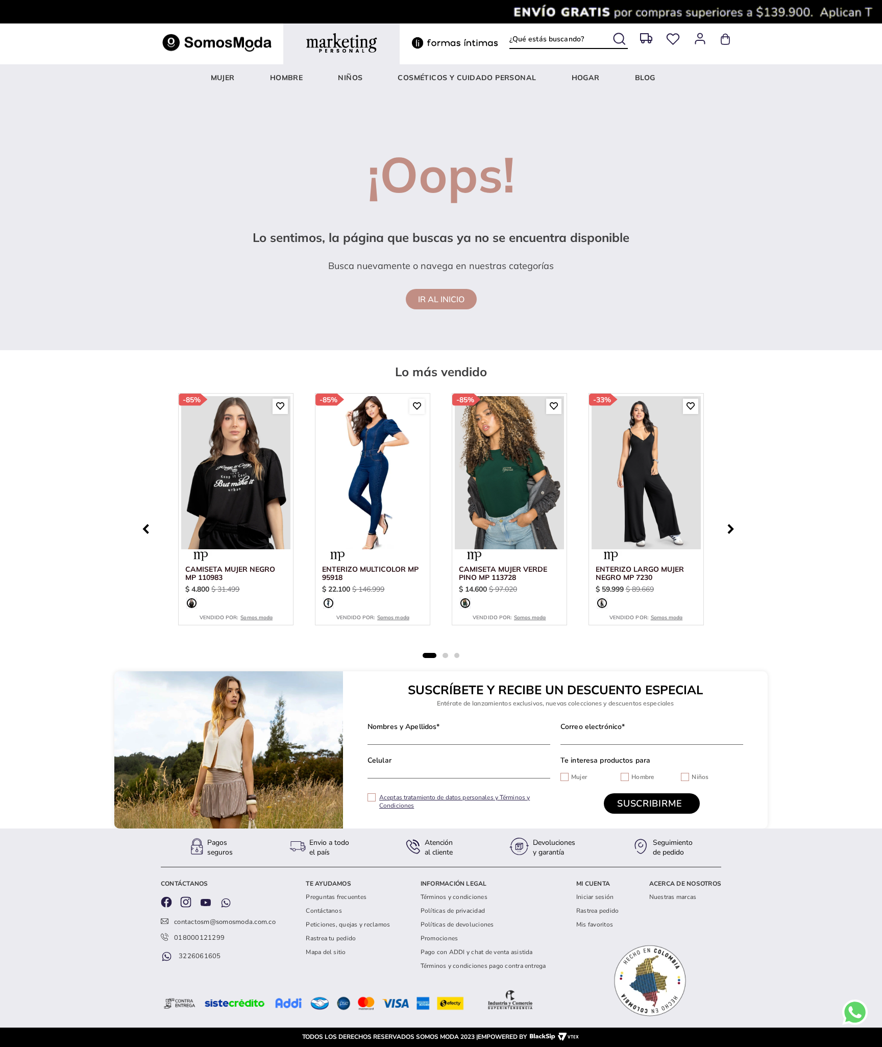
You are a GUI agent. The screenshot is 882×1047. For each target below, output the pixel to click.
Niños (700, 777)
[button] (191, 603)
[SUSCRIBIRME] (652, 803)
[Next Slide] (733, 527)
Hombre (642, 777)
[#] (673, 39)
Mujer (579, 777)
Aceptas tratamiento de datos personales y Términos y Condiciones (454, 801)
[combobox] (568, 39)
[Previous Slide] (148, 527)
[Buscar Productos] (620, 37)
